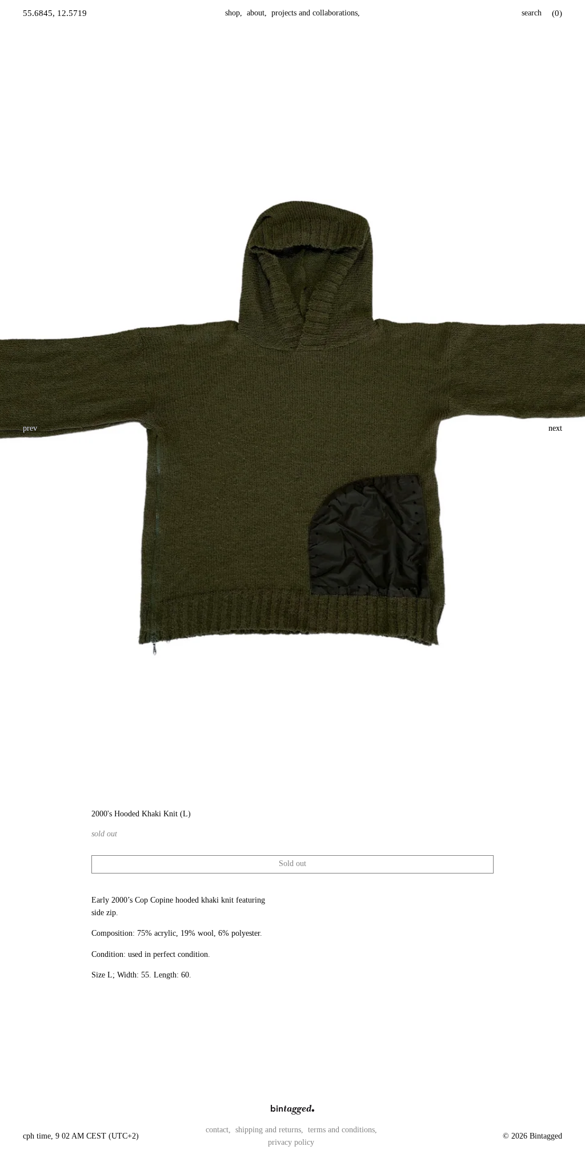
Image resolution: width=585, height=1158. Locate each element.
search (532, 13)
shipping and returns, (269, 1129)
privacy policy (291, 1142)
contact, (218, 1129)
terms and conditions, (342, 1129)
